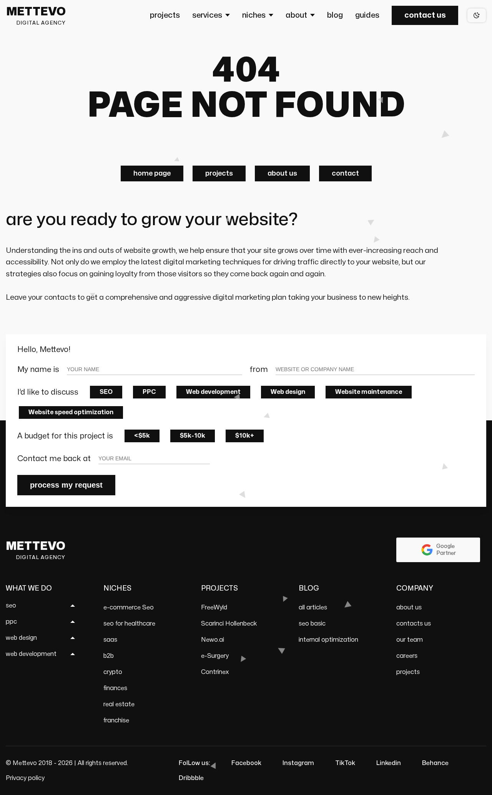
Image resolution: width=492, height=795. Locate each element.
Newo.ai (212, 640)
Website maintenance (368, 392)
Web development (213, 392)
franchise (116, 720)
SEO (106, 392)
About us (282, 173)
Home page (152, 173)
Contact (345, 173)
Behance (435, 763)
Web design (288, 392)
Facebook (246, 763)
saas (110, 640)
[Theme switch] (476, 15)
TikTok (345, 763)
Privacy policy (25, 778)
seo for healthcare (129, 624)
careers (406, 656)
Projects (219, 173)
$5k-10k (192, 436)
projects (408, 672)
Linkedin (388, 763)
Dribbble (191, 778)
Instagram (298, 763)
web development (31, 654)
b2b (108, 656)
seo (11, 605)
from (259, 369)
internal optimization (328, 640)
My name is (38, 369)
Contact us (424, 15)
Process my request (66, 485)
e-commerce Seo (128, 607)
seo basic (312, 624)
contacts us (413, 624)
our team (409, 640)
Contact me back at (54, 458)
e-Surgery (215, 656)
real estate (119, 704)
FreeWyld (214, 607)
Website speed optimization (70, 412)
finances (115, 688)
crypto (112, 672)
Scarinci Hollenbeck (229, 624)
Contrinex (215, 672)
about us (409, 607)
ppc (11, 622)
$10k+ (244, 436)
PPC (149, 392)
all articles (313, 607)
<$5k (142, 436)
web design (21, 638)
